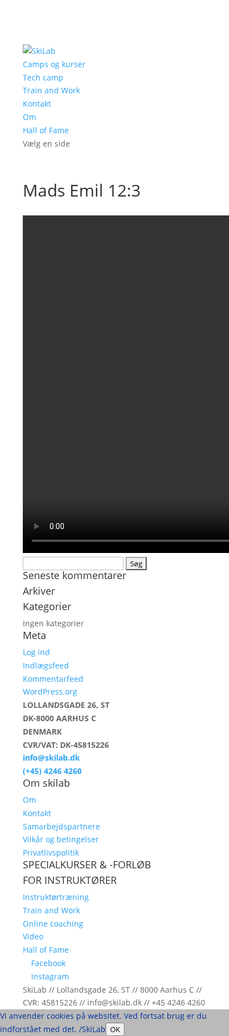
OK (115, 1029)
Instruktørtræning (56, 897)
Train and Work (51, 90)
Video (33, 936)
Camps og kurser (54, 64)
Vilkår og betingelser (61, 839)
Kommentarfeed (53, 678)
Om (29, 117)
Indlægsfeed (46, 665)
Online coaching (53, 923)
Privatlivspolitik (51, 852)
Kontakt (37, 103)
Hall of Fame (46, 130)
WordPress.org (50, 691)
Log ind (36, 652)
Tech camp (43, 77)
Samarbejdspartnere (61, 826)
